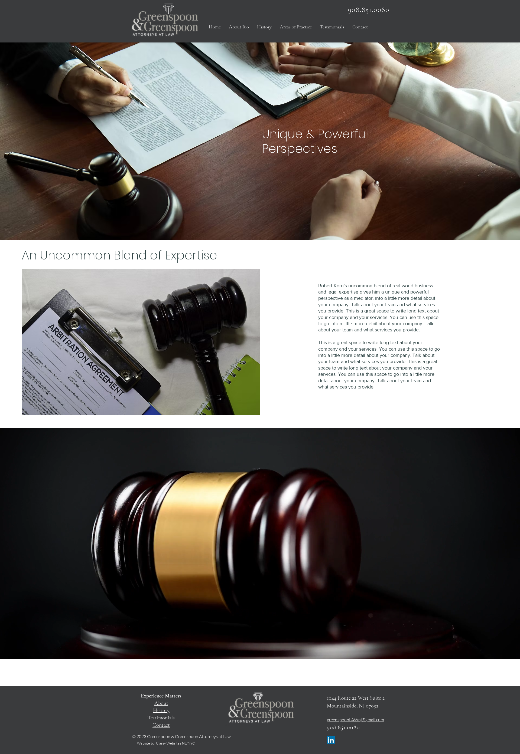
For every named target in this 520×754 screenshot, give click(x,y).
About (161, 703)
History (161, 710)
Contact (161, 725)
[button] (296, 27)
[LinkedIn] (331, 740)
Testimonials (161, 718)
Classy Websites (169, 743)
